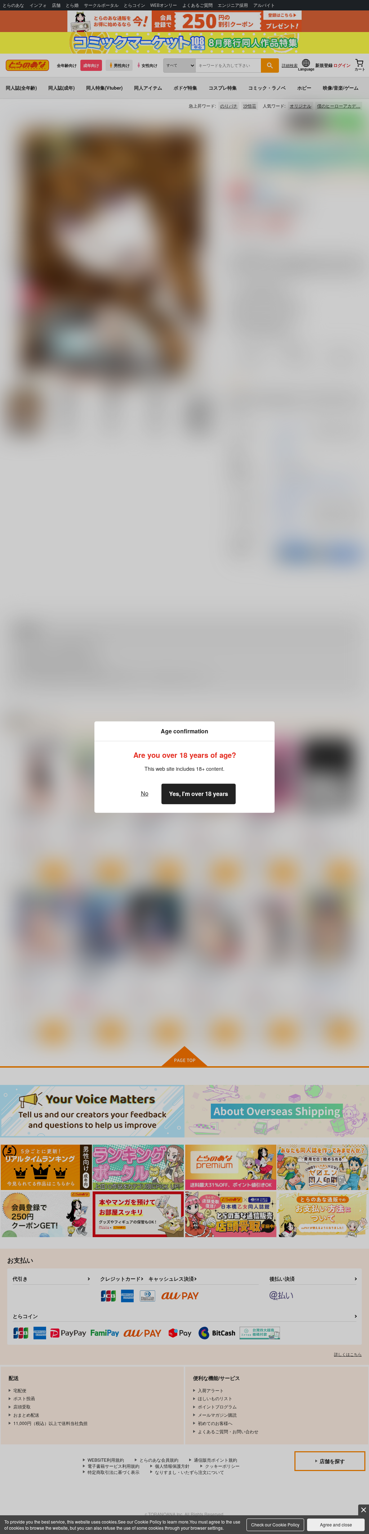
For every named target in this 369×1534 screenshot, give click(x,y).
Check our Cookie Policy (275, 1524)
